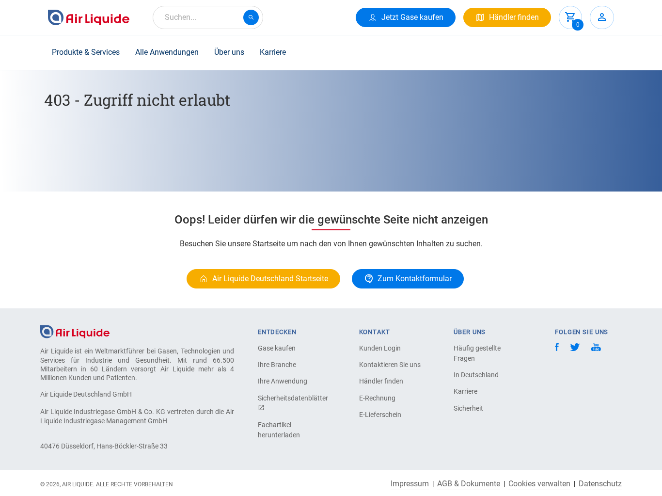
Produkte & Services (86, 52)
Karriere (273, 52)
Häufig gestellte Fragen (477, 353)
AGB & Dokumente (468, 484)
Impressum (410, 484)
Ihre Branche (277, 364)
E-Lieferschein (380, 414)
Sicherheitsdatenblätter (292, 398)
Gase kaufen (277, 348)
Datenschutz (600, 484)
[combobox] (208, 17)
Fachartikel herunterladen (279, 430)
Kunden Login (380, 348)
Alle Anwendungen (167, 52)
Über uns (229, 52)
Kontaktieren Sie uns (390, 364)
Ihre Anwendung (282, 381)
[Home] (75, 331)
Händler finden (381, 381)
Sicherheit (468, 408)
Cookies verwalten (539, 484)
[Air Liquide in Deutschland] (88, 17)
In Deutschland (476, 375)
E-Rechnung (377, 398)
